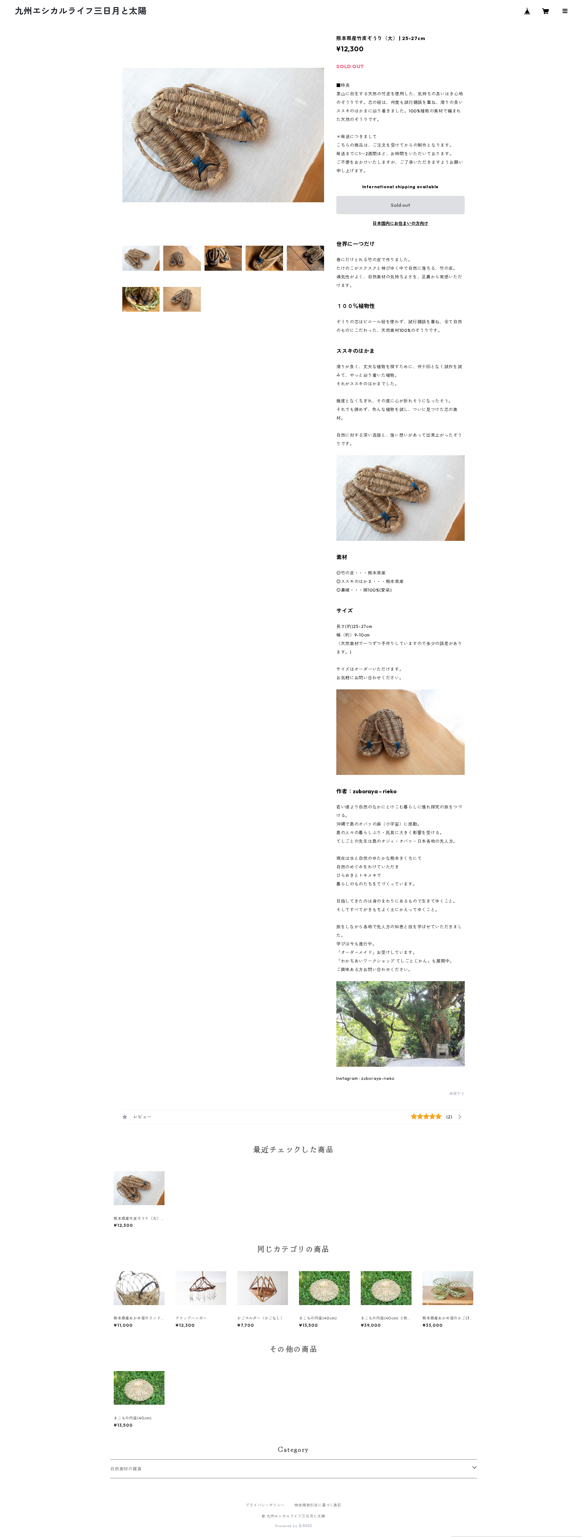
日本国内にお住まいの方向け (400, 223)
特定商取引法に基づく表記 (317, 1505)
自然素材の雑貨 (126, 1469)
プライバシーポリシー (265, 1505)
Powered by (287, 1526)
